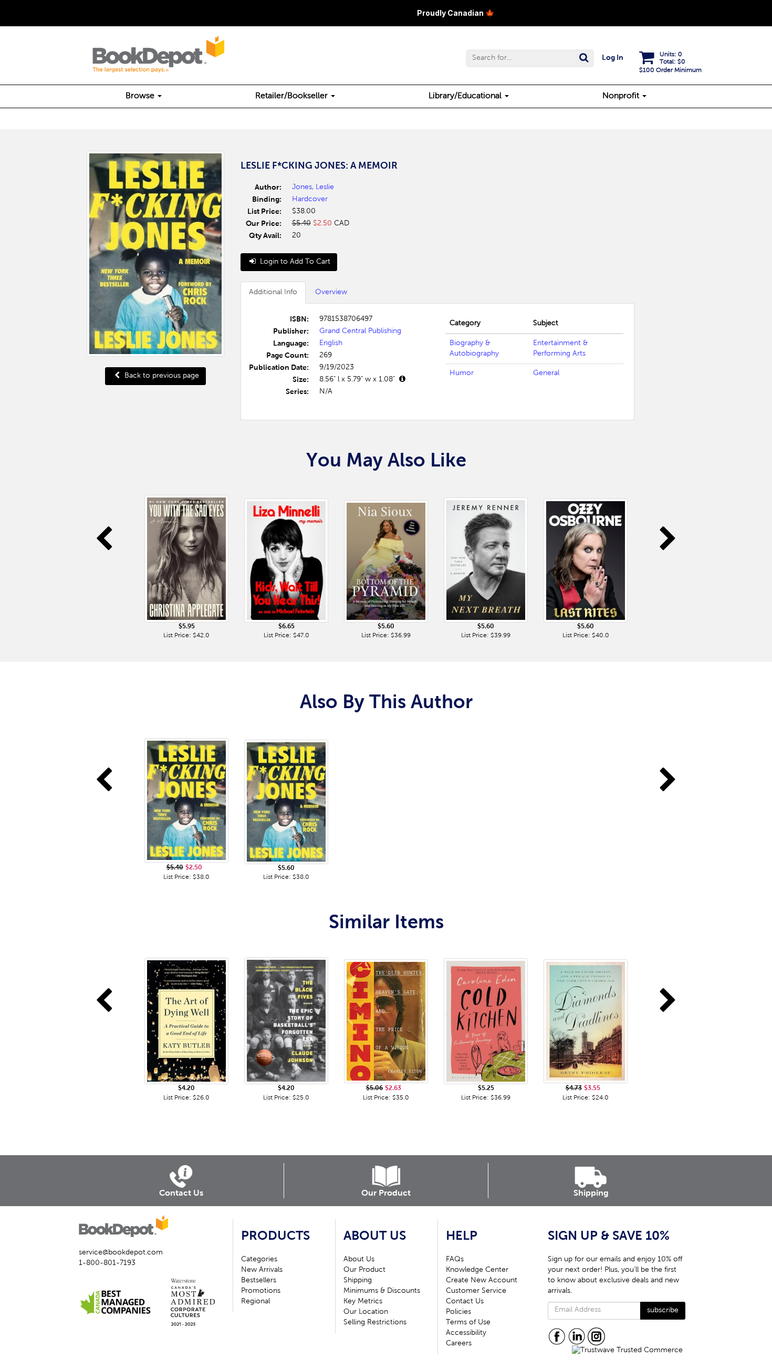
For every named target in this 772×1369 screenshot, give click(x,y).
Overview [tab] (331, 292)
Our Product (364, 1270)
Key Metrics (362, 1301)
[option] (186, 562)
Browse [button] (141, 96)
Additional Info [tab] (273, 292)
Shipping (357, 1280)
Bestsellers (258, 1280)
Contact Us (465, 1301)
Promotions (260, 1291)
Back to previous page (160, 376)
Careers (459, 1343)
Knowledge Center (477, 1270)
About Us (358, 1259)
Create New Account (481, 1280)
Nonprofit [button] (621, 96)
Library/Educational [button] (466, 96)
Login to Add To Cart (294, 262)
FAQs (455, 1259)
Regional (255, 1301)
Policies (458, 1312)
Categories (259, 1259)
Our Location (365, 1312)
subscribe (663, 1310)
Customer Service (476, 1291)
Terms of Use (468, 1322)
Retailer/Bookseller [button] (292, 96)
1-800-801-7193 (107, 1263)
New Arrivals (262, 1270)
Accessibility (466, 1333)
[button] (530, 58)
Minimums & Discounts (381, 1291)
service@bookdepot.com (121, 1253)
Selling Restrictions (374, 1322)
